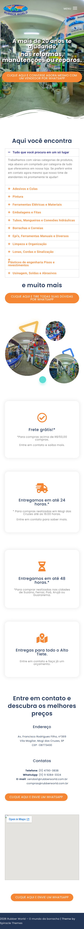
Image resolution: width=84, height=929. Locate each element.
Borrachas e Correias (28, 228)
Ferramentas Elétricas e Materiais (37, 204)
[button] (42, 152)
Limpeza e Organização (30, 244)
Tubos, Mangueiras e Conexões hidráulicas (44, 220)
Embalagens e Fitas (27, 212)
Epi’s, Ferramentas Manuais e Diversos (41, 236)
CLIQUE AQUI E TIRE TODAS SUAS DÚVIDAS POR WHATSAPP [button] (42, 298)
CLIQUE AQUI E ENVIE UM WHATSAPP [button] (36, 797)
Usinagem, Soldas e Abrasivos (35, 273)
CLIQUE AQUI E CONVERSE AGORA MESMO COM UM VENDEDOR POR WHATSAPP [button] (42, 76)
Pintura (18, 196)
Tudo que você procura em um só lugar (41, 152)
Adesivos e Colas (25, 189)
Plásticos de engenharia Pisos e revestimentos (31, 264)
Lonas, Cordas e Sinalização (33, 252)
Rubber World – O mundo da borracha (33, 919)
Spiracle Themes (11, 923)
